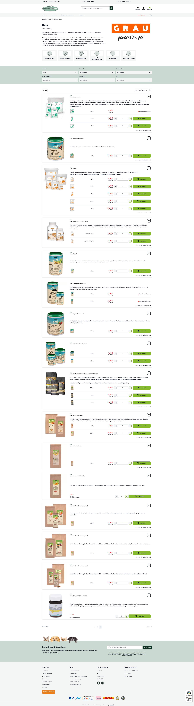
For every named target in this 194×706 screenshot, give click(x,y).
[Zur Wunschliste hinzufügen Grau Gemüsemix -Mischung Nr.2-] (149, 535)
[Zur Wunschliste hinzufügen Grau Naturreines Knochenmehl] (149, 343)
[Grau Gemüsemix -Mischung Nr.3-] (55, 576)
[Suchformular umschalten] (111, 8)
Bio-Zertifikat (100, 679)
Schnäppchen (141, 15)
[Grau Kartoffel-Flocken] (55, 456)
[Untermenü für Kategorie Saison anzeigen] (84, 15)
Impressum (45, 670)
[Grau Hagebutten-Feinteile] (55, 324)
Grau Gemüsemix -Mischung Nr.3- (79, 566)
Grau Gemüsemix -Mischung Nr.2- (79, 536)
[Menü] (191, 691)
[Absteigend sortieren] (150, 90)
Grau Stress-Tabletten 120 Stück (78, 595)
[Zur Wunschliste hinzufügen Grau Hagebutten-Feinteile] (149, 313)
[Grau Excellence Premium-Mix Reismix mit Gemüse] (55, 383)
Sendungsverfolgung (75, 679)
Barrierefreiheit (46, 684)
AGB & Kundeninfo (47, 673)
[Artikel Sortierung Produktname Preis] (141, 90)
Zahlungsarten (73, 673)
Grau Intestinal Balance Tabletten (79, 221)
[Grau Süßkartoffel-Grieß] (55, 425)
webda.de (112, 705)
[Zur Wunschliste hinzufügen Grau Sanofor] (149, 168)
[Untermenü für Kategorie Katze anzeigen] (56, 15)
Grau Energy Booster (75, 97)
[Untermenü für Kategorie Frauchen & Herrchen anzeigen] (74, 15)
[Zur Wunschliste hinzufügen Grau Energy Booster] (149, 96)
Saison (81, 15)
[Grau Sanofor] (55, 178)
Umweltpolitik (100, 676)
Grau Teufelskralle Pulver (76, 138)
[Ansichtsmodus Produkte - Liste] (44, 90)
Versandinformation (75, 670)
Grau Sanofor (73, 168)
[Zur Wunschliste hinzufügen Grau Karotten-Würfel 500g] (149, 475)
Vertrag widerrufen (48, 691)
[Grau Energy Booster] (55, 107)
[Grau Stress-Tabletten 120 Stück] (55, 606)
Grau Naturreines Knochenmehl (78, 343)
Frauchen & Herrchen (67, 15)
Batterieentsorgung (47, 681)
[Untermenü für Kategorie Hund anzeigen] (46, 15)
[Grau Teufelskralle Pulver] (55, 148)
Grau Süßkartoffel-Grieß (76, 415)
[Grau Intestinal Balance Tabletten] (55, 231)
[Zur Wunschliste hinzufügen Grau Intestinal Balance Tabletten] (149, 220)
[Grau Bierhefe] (55, 264)
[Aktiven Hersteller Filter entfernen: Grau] (75, 72)
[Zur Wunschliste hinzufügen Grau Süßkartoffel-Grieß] (149, 414)
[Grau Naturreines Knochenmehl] (55, 354)
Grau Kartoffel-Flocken (76, 446)
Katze (53, 15)
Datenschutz (45, 679)
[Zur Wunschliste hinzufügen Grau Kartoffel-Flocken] (149, 445)
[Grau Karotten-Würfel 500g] (55, 486)
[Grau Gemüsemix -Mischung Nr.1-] (55, 516)
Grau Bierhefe (73, 254)
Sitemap (44, 687)
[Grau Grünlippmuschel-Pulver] (55, 293)
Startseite (44, 19)
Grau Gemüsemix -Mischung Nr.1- (79, 506)
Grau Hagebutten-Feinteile (77, 314)
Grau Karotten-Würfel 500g (77, 476)
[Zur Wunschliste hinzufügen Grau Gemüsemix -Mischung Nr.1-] (149, 505)
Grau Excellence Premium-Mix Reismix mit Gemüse (84, 373)
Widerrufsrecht (46, 676)
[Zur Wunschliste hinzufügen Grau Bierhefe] (149, 253)
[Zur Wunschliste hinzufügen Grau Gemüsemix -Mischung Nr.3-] (149, 565)
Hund (43, 15)
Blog (150, 15)
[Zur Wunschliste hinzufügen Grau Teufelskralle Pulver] (149, 138)
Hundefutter (55, 19)
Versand (149, 130)
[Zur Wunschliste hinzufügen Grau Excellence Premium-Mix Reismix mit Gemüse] (149, 373)
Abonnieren (147, 647)
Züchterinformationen (75, 684)
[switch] (188, 700)
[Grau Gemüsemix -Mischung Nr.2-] (55, 546)
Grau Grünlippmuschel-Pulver (78, 283)
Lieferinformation (74, 681)
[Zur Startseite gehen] (50, 8)
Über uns (99, 670)
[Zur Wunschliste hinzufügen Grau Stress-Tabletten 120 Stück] (149, 595)
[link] (149, 627)
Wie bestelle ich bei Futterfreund (78, 676)
